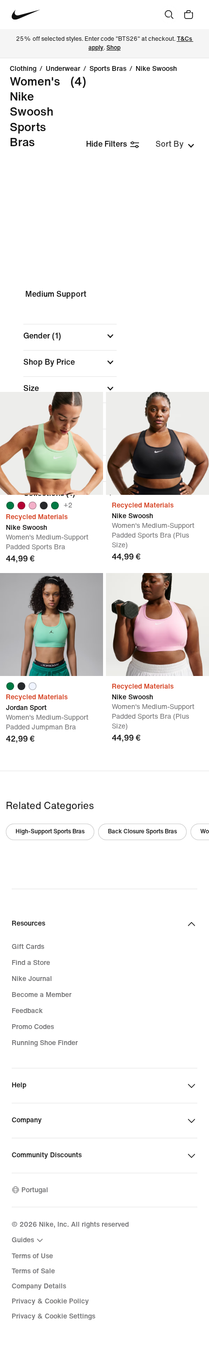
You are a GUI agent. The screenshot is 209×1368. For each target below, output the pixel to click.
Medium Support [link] (56, 294)
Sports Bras (107, 69)
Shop (113, 48)
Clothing (23, 69)
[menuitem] (29, 1240)
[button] (70, 336)
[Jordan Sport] (51, 624)
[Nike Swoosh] (51, 443)
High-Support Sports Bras (50, 831)
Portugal (34, 1190)
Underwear (63, 69)
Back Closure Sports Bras (142, 831)
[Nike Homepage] (26, 14)
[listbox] (175, 144)
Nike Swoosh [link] (156, 69)
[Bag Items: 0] (188, 14)
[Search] (169, 14)
